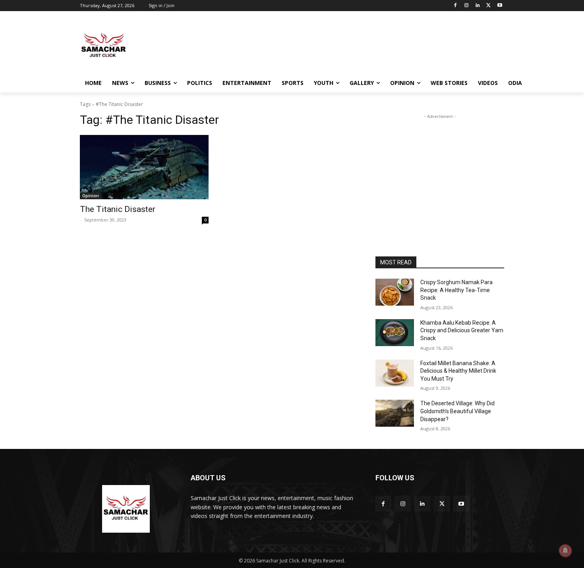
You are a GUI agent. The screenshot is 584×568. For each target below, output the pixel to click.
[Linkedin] (477, 5)
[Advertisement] (351, 45)
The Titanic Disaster (117, 209)
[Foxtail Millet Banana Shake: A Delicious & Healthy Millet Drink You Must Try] (394, 373)
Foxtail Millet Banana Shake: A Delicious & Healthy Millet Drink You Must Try (458, 371)
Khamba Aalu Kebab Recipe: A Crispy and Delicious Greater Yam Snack (461, 330)
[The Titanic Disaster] (144, 167)
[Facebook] (455, 5)
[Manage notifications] (565, 550)
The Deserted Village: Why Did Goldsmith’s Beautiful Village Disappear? (457, 411)
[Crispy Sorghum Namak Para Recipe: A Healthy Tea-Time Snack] (394, 292)
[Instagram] (466, 5)
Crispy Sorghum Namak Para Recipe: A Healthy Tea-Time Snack (456, 290)
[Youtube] (499, 5)
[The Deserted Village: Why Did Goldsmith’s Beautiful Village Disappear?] (394, 413)
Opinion (90, 195)
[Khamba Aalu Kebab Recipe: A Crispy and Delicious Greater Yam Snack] (394, 332)
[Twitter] (488, 5)
